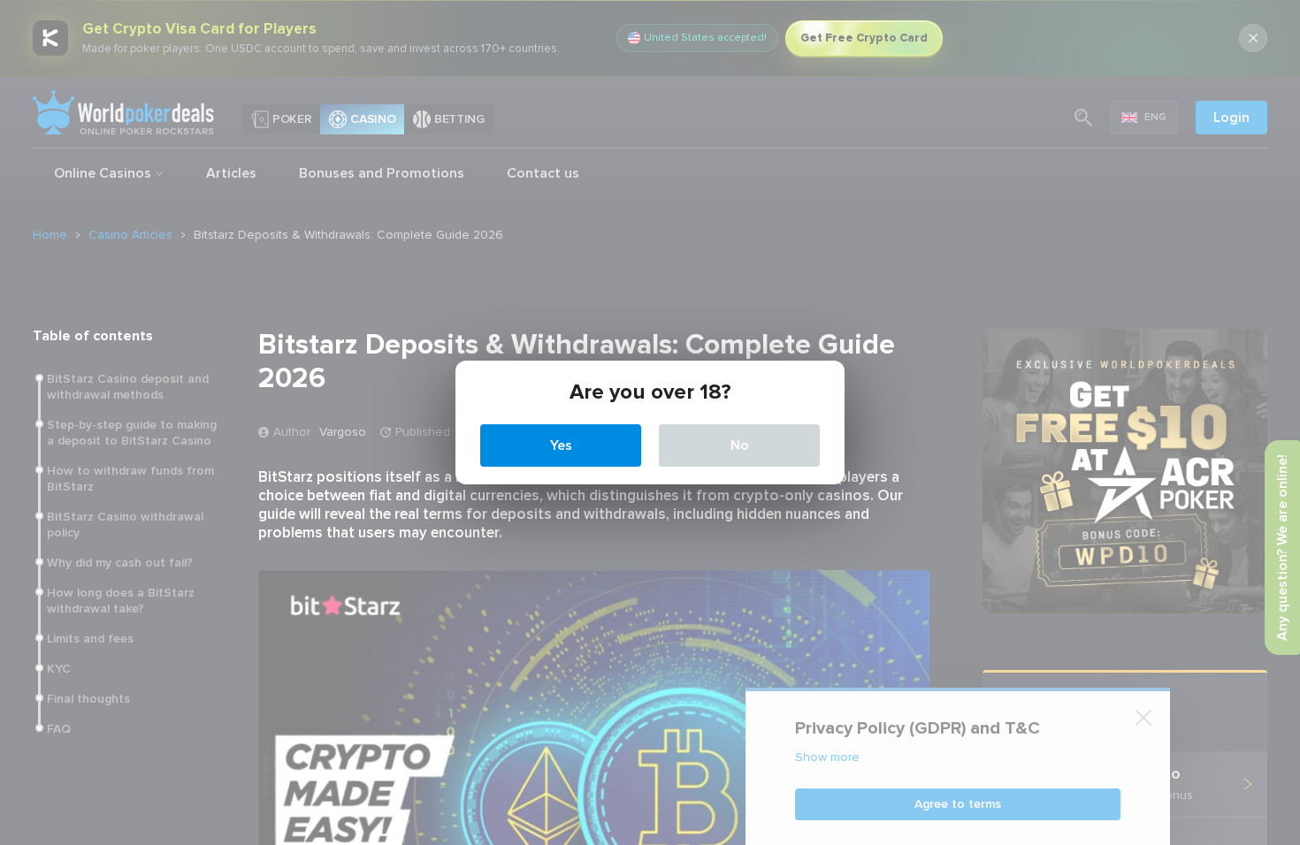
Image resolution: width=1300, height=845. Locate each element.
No (739, 445)
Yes (561, 445)
